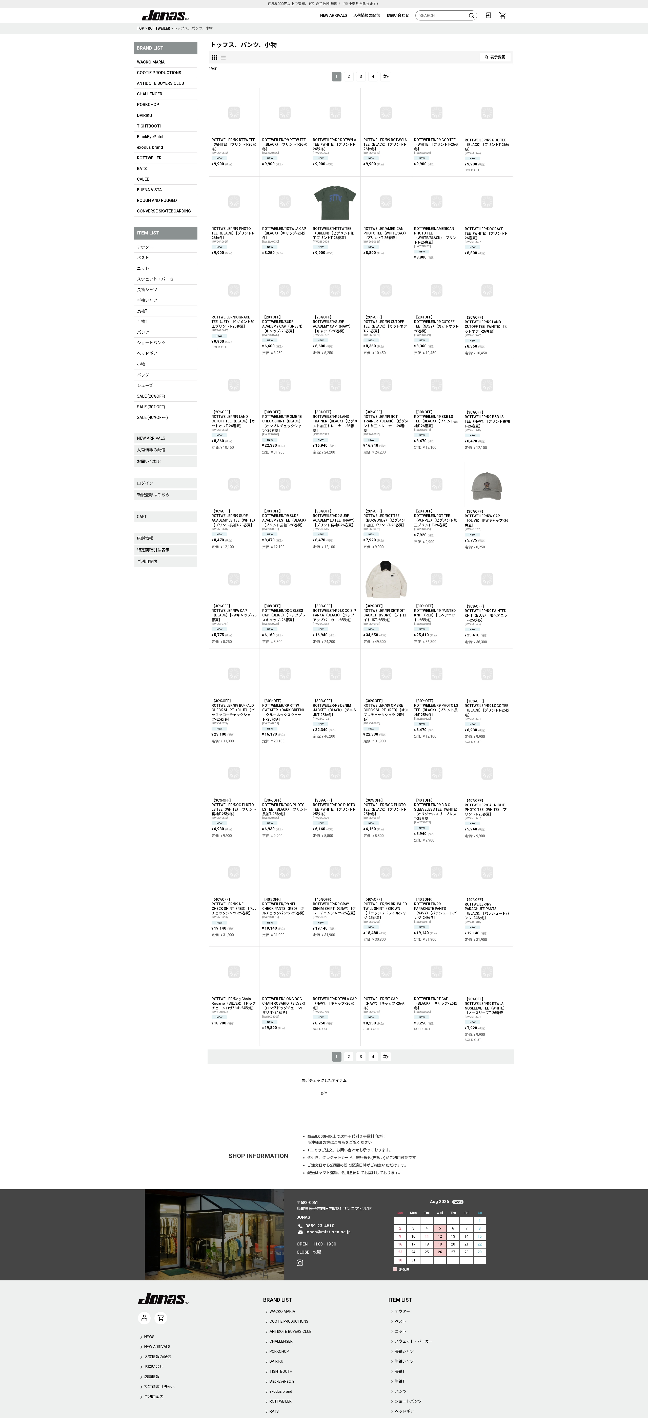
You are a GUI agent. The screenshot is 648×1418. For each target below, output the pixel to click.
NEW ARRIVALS (333, 15)
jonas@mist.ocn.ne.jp (328, 1232)
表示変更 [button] (497, 57)
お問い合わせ (397, 15)
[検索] (471, 15)
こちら (339, 1142)
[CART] (502, 15)
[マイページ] (144, 1318)
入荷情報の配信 (366, 15)
